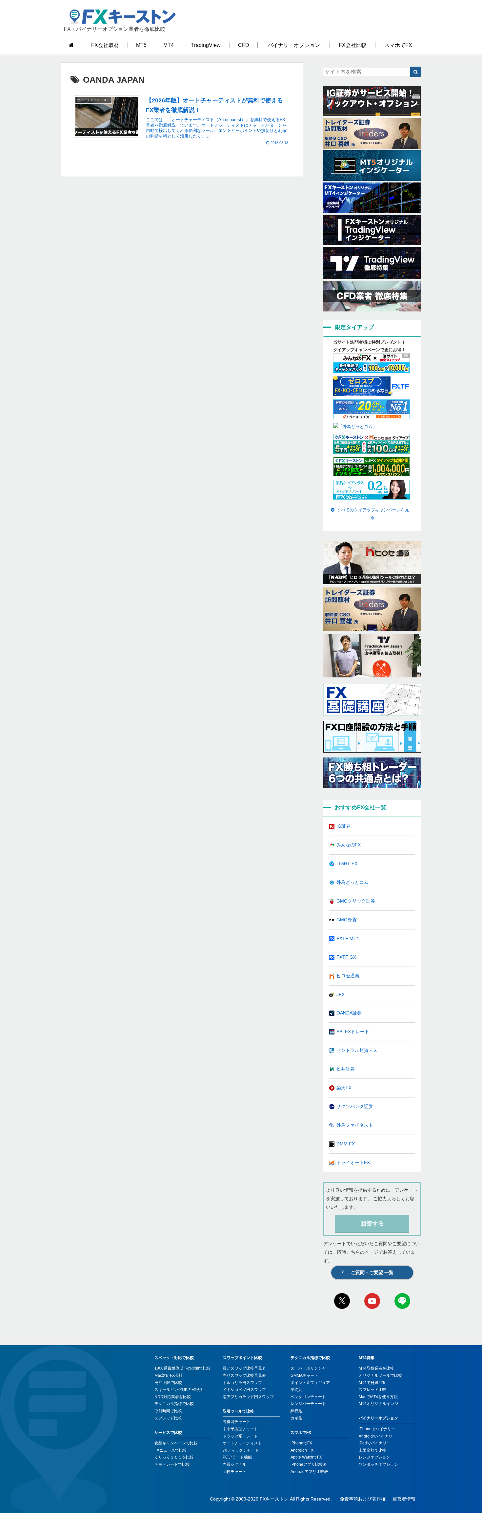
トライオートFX (353, 1162)
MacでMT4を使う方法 (378, 1397)
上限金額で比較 (372, 1450)
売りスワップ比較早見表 (244, 1375)
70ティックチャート (241, 1450)
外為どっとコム (352, 882)
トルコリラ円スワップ (242, 1382)
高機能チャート (236, 1421)
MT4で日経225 (372, 1382)
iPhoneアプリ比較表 (309, 1464)
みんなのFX (348, 844)
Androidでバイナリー (377, 1436)
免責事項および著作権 (363, 1499)
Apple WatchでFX (306, 1457)
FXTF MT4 (347, 938)
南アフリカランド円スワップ (248, 1397)
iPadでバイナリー (375, 1443)
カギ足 (296, 1418)
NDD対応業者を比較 (172, 1397)
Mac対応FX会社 (168, 1375)
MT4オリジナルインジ (378, 1403)
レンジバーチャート (308, 1403)
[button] (415, 72)
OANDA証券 (349, 1012)
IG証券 (343, 826)
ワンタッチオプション (378, 1464)
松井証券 (345, 1069)
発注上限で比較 (168, 1382)
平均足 (296, 1389)
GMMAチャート (304, 1375)
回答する (372, 1223)
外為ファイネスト (354, 1125)
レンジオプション (374, 1457)
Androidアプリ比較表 (309, 1471)
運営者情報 (403, 1499)
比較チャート (234, 1471)
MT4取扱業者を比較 (376, 1368)
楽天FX (343, 1087)
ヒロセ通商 (347, 975)
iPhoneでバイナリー (377, 1429)
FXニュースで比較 (170, 1450)
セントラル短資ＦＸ (357, 1050)
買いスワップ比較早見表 (244, 1368)
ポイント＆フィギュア (310, 1382)
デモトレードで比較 (172, 1464)
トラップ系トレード (240, 1436)
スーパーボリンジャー (310, 1368)
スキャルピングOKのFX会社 (179, 1389)
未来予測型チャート (240, 1429)
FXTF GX (346, 957)
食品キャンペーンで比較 (176, 1443)
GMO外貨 (346, 919)
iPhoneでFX (301, 1443)
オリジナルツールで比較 (380, 1375)
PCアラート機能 (237, 1457)
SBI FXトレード (352, 1031)
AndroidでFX (302, 1450)
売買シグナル (234, 1464)
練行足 (296, 1411)
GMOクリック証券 (355, 901)
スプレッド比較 (168, 1418)
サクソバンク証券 (354, 1106)
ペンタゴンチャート (308, 1397)
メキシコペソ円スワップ (244, 1389)
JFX (340, 994)
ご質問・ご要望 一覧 (372, 1272)
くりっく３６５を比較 (174, 1457)
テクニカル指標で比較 (174, 1403)
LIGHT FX (346, 863)
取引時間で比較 (168, 1411)
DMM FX (345, 1143)
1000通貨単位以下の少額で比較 (182, 1368)
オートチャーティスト (242, 1443)
